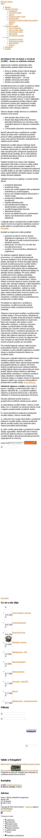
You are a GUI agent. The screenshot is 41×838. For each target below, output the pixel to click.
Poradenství (13, 11)
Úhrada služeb (14, 18)
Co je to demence (15, 28)
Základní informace (11, 9)
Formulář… (5, 228)
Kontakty (8, 49)
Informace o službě (11, 26)
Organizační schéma (16, 39)
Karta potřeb (13, 34)
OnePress (29, 807)
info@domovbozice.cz (14, 785)
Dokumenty (9, 47)
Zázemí (11, 15)
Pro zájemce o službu (16, 36)
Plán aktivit (4, 598)
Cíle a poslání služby (16, 30)
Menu (3, 4)
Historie (11, 45)
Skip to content (6, 811)
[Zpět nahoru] (1, 805)
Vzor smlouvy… (30, 382)
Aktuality (8, 7)
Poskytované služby (16, 32)
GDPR (11, 24)
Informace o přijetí (15, 13)
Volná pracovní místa (16, 41)
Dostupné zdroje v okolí (17, 17)
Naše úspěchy (14, 43)
